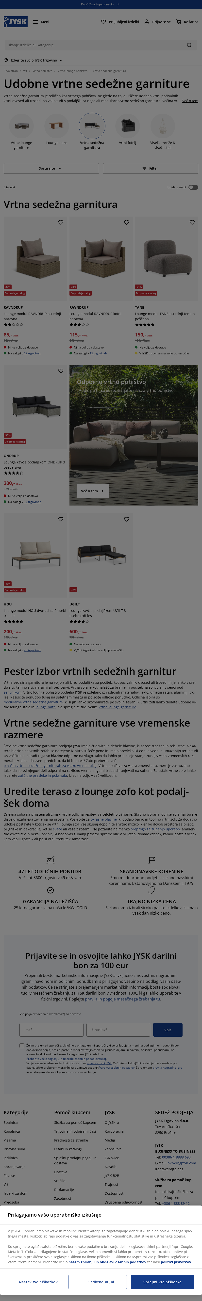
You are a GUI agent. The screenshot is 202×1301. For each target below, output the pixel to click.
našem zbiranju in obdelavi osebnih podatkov (107, 1262)
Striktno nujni (101, 1282)
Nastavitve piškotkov (38, 1282)
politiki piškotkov (176, 1262)
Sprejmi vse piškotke (162, 1282)
